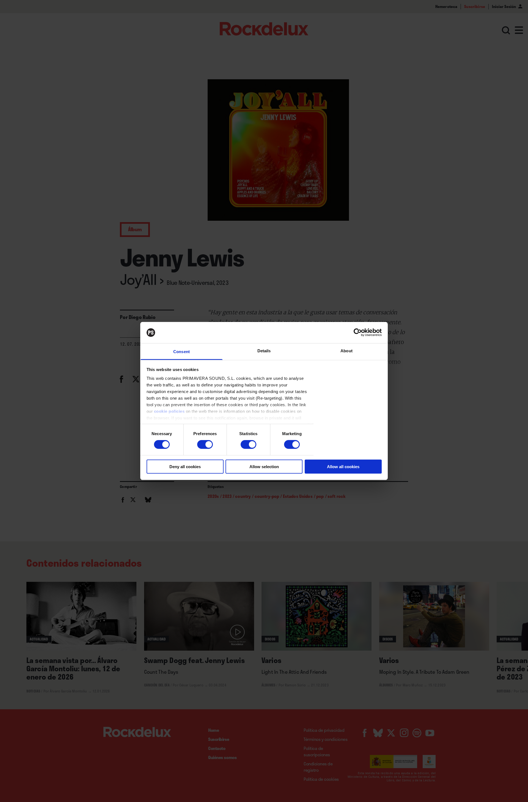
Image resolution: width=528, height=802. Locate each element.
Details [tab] (264, 350)
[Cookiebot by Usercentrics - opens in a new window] (358, 332)
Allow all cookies (343, 466)
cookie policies (169, 411)
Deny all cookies (185, 466)
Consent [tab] (181, 351)
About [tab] (346, 350)
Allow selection (264, 466)
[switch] (205, 444)
